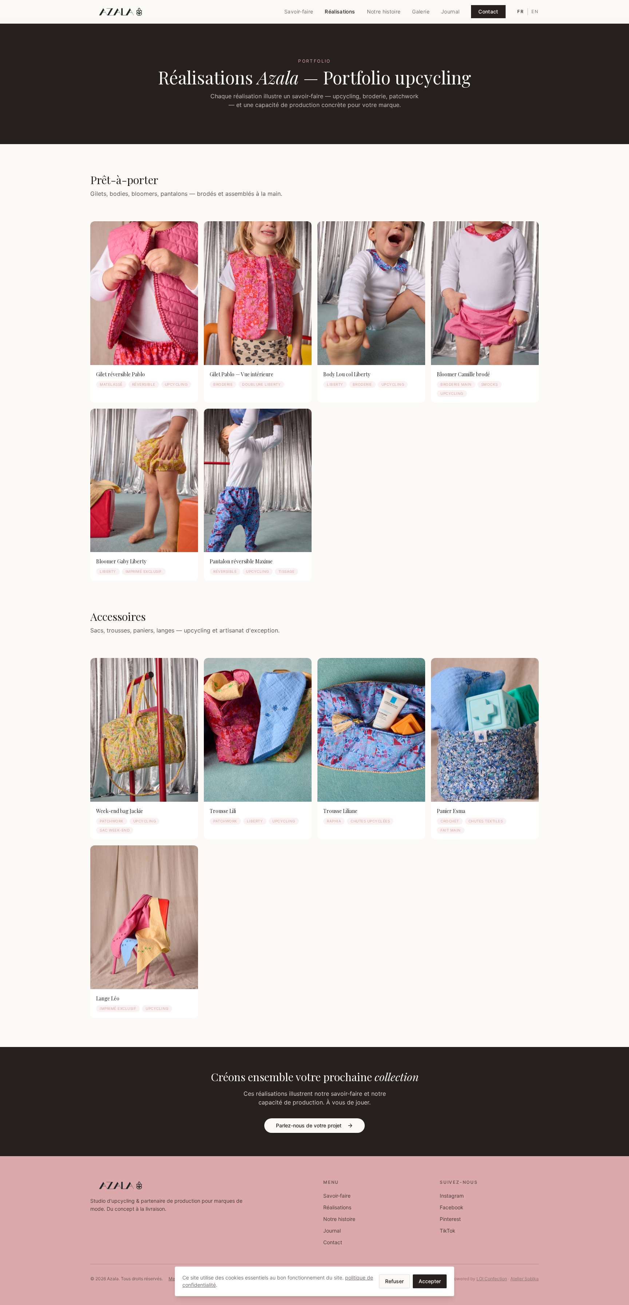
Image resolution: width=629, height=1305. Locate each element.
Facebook (451, 1207)
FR (520, 11)
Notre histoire (384, 11)
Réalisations (340, 11)
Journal (450, 11)
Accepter (430, 1281)
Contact (488, 11)
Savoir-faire (298, 11)
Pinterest (450, 1219)
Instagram (452, 1196)
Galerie (420, 11)
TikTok (447, 1230)
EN (535, 11)
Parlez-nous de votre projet (308, 1125)
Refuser (394, 1281)
